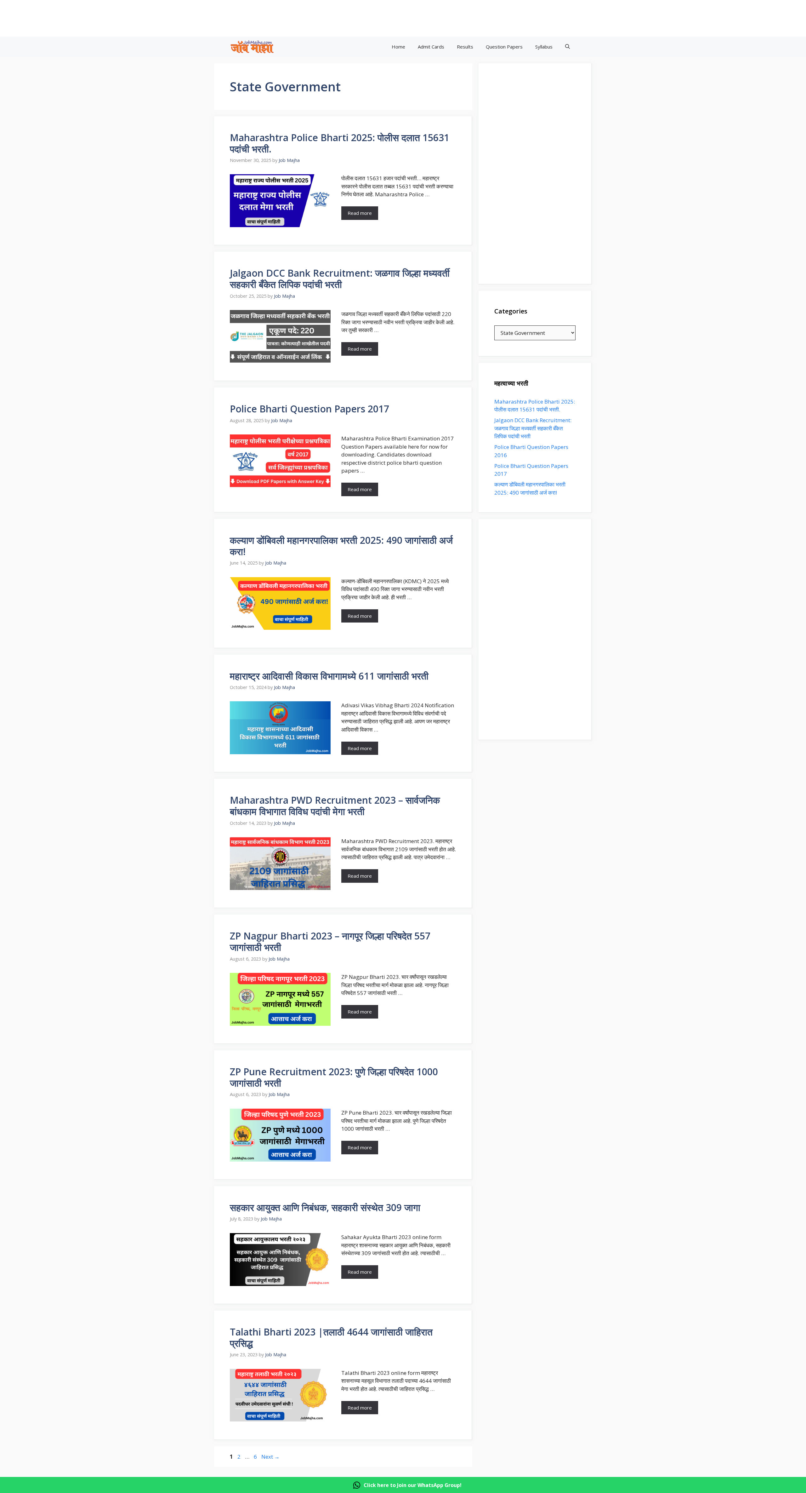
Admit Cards (431, 46)
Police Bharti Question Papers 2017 (309, 408)
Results (465, 46)
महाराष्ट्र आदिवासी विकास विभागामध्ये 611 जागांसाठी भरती (329, 675)
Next (270, 1456)
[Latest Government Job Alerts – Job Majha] (252, 47)
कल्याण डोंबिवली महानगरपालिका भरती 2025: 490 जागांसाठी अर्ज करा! (341, 546)
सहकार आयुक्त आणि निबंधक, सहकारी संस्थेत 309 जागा (325, 1207)
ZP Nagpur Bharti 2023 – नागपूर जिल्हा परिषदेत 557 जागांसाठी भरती (330, 941)
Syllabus (544, 46)
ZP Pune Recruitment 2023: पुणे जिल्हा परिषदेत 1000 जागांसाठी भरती (334, 1077)
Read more (360, 213)
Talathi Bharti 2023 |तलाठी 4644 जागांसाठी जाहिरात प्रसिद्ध (331, 1337)
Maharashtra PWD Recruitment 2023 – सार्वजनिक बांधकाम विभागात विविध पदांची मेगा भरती (335, 806)
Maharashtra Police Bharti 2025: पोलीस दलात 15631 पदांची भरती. (339, 143)
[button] (567, 47)
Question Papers (504, 46)
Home (398, 46)
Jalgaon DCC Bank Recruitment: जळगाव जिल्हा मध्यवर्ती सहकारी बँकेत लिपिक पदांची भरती (340, 279)
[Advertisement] (431, 17)
